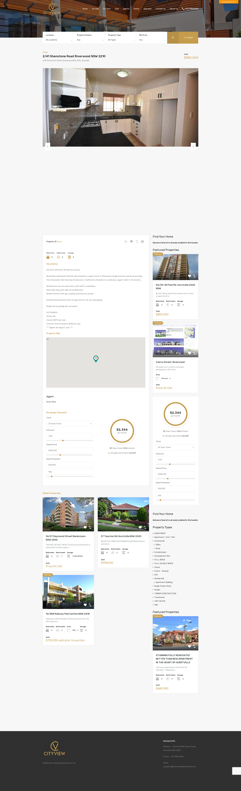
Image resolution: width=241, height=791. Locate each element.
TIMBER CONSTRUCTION (165, 593)
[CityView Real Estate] (52, 14)
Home (85, 9)
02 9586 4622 (177, 756)
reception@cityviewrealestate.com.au (179, 766)
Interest (50, 430)
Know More (51, 402)
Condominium (160, 552)
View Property (68, 524)
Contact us (160, 9)
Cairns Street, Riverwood (170, 362)
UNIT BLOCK (159, 601)
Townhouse (159, 597)
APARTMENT (160, 533)
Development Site (162, 556)
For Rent (107, 9)
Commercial (159, 541)
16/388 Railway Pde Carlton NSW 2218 (68, 613)
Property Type (114, 35)
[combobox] (58, 40)
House (157, 567)
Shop (158, 548)
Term (48, 418)
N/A (156, 575)
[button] (96, 359)
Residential (159, 578)
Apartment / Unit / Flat (164, 537)
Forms (136, 9)
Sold (117, 9)
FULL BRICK (159, 560)
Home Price (51, 444)
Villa (156, 605)
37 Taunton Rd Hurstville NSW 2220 (121, 536)
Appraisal (147, 9)
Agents (126, 9)
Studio (157, 590)
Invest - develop (161, 571)
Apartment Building (164, 582)
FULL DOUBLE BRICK (163, 563)
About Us (174, 9)
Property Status (84, 35)
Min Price (143, 35)
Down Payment (53, 459)
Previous (47, 146)
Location (50, 35)
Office (158, 545)
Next (193, 146)
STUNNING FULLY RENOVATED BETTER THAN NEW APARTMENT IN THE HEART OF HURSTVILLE (174, 659)
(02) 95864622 (191, 9)
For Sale (95, 9)
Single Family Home (162, 586)
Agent (50, 396)
